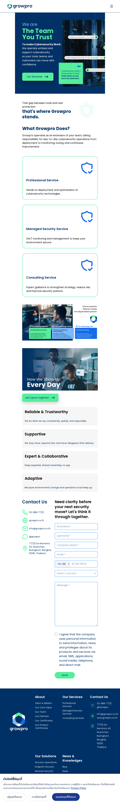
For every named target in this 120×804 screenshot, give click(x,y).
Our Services (34, 76)
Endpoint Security (44, 766)
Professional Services (69, 705)
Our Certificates (44, 720)
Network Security (44, 771)
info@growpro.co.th (107, 714)
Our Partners (42, 716)
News (65, 771)
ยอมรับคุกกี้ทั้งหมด (66, 797)
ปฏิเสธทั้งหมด (14, 797)
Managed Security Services (72, 712)
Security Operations (46, 762)
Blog (64, 766)
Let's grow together (37, 397)
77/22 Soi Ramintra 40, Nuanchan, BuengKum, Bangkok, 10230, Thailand (104, 736)
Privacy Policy (78, 788)
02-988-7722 (104, 703)
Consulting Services (73, 718)
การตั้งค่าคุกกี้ (39, 797)
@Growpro (102, 707)
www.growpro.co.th (107, 717)
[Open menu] (111, 6)
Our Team (40, 711)
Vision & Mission (43, 703)
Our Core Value (43, 707)
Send (65, 675)
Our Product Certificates (41, 726)
